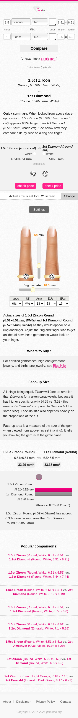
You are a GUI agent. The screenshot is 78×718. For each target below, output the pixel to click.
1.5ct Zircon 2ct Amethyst (39, 643)
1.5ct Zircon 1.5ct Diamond (39, 574)
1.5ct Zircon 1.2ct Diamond (39, 557)
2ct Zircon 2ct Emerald (39, 678)
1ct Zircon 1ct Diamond (39, 661)
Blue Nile (59, 365)
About (7, 701)
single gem (48, 58)
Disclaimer (23, 701)
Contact (65, 701)
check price (25, 186)
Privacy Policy (45, 701)
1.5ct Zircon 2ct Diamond (39, 592)
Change (69, 196)
